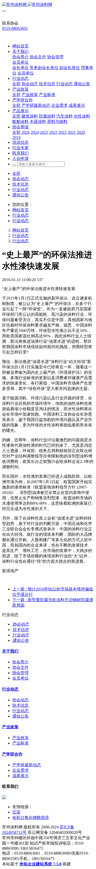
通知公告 (20, 195)
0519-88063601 (15, 28)
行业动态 (20, 189)
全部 (16, 84)
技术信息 (20, 184)
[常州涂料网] (48, 4)
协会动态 (20, 179)
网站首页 (20, 46)
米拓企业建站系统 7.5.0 (40, 864)
